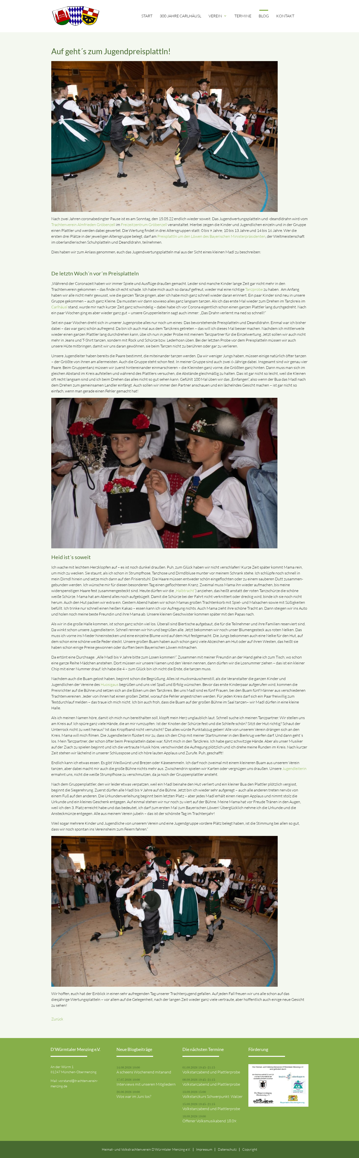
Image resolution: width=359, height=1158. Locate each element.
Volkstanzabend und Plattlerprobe (211, 1072)
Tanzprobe (254, 289)
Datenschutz (227, 1149)
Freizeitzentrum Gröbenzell (144, 224)
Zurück (57, 1019)
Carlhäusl (59, 306)
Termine (242, 15)
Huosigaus (109, 684)
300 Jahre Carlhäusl (180, 15)
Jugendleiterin (294, 768)
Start (146, 15)
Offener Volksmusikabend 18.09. (209, 1121)
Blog (264, 15)
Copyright (249, 1149)
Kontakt (285, 15)
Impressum (204, 1149)
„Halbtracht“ (185, 590)
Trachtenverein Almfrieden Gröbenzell (83, 224)
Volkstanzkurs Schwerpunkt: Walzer (212, 1096)
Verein (218, 15)
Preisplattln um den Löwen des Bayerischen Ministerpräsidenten (211, 236)
